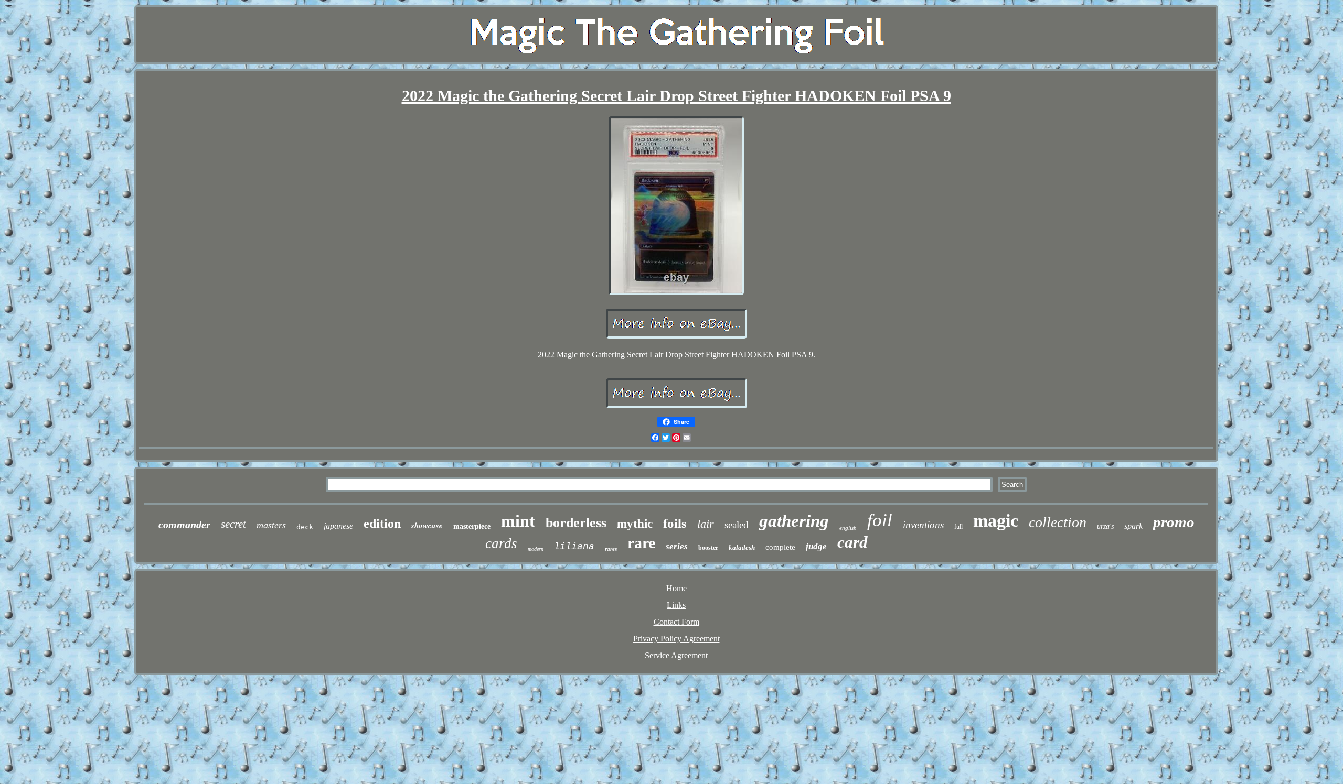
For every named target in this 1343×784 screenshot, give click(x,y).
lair (705, 523)
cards (501, 543)
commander (184, 524)
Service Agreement (676, 655)
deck (304, 527)
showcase (427, 525)
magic (995, 520)
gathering (794, 520)
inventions (923, 524)
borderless (576, 522)
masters (271, 525)
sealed (736, 524)
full (958, 526)
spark (1133, 525)
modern (535, 549)
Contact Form (676, 621)
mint (518, 520)
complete (780, 547)
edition (382, 523)
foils (675, 523)
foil (879, 520)
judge (816, 546)
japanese (338, 525)
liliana (574, 546)
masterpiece (472, 526)
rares (611, 549)
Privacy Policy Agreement (676, 638)
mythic (635, 523)
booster (708, 547)
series (677, 546)
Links (676, 605)
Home (676, 588)
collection (1057, 522)
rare (641, 542)
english (848, 528)
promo (1174, 522)
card (852, 542)
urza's (1105, 526)
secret (233, 524)
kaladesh (742, 547)
